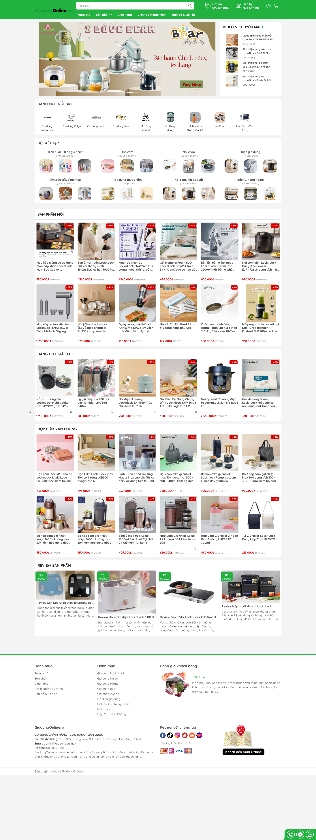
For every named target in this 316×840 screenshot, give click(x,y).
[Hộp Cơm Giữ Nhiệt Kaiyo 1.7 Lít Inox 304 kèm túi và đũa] (178, 514)
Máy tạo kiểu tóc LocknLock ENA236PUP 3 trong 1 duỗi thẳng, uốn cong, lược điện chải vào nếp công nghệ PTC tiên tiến (136, 266)
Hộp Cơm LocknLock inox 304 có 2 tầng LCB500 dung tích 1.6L (95, 477)
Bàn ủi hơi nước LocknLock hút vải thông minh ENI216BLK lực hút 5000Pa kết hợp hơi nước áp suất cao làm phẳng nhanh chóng (96, 266)
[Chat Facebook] (300, 835)
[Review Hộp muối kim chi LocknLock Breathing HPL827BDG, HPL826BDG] (251, 587)
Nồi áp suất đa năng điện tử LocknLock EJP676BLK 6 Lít (219, 402)
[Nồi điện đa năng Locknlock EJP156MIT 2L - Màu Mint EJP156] (137, 378)
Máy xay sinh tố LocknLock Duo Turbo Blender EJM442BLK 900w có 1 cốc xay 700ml (261, 328)
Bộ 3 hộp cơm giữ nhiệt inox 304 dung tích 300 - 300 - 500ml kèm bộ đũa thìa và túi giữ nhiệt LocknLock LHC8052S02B (259, 477)
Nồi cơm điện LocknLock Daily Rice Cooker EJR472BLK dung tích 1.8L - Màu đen (260, 266)
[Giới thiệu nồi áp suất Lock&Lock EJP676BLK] (232, 67)
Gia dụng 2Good (108, 694)
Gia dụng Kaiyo (107, 678)
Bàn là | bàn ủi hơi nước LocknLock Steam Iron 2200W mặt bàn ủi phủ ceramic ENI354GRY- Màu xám (218, 266)
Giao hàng (125, 14)
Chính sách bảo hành (152, 14)
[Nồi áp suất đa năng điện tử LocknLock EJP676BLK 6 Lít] (219, 378)
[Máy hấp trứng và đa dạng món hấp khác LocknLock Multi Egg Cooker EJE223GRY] (55, 241)
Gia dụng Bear (106, 688)
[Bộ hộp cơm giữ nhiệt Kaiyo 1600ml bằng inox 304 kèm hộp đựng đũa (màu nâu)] (55, 514)
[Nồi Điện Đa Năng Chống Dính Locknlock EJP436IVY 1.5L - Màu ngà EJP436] (178, 378)
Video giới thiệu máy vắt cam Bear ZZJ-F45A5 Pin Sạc (257, 37)
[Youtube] (185, 735)
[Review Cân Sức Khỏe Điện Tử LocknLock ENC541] (65, 585)
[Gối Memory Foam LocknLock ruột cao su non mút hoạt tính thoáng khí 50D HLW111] (261, 378)
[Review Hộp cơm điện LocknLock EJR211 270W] (127, 592)
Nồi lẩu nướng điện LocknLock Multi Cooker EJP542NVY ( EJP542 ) (53, 402)
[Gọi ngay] (291, 835)
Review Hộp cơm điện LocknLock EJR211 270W (126, 617)
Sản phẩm (103, 14)
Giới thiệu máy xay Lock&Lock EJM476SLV (256, 78)
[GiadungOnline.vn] (54, 10)
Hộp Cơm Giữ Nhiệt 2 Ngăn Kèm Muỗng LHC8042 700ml (219, 539)
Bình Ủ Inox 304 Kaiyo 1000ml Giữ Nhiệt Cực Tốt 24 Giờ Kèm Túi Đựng (136, 539)
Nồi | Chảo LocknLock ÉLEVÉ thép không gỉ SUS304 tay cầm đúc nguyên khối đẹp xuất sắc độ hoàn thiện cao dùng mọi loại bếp (95, 328)
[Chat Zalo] (310, 835)
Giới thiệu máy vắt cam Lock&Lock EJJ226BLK (256, 51)
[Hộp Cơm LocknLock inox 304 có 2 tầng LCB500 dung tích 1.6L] (96, 452)
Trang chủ (83, 14)
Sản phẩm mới (50, 214)
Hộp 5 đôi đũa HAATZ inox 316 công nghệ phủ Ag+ (178, 326)
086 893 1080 (55, 748)
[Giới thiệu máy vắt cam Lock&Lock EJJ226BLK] (232, 53)
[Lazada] (199, 735)
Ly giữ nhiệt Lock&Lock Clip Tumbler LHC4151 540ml (94, 402)
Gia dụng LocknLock (111, 673)
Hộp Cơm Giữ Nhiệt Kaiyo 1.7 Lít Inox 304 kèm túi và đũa (178, 539)
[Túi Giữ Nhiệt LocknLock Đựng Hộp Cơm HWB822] (261, 514)
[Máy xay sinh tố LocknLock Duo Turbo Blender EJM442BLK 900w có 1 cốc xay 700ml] (261, 303)
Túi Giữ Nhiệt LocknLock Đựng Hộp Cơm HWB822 (259, 537)
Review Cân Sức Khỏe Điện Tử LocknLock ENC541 (64, 602)
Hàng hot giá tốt (54, 354)
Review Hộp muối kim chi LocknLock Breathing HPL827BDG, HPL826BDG (247, 606)
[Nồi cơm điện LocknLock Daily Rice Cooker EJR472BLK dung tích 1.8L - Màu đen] (261, 241)
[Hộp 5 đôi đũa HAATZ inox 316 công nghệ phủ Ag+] (178, 303)
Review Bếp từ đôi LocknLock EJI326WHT (188, 617)
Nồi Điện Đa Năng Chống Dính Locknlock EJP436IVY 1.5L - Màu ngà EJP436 (178, 402)
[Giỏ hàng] (276, 5)
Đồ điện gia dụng (108, 699)
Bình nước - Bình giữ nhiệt (113, 704)
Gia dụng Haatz (107, 683)
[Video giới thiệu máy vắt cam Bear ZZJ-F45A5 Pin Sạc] (232, 40)
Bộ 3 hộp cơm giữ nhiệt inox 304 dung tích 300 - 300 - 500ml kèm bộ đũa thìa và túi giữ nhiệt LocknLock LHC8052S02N (177, 477)
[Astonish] (127, 59)
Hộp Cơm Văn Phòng (111, 714)
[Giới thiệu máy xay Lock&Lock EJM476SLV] (232, 81)
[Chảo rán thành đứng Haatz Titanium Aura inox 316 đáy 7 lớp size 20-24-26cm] (219, 303)
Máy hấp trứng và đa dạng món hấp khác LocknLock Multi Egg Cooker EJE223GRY (55, 266)
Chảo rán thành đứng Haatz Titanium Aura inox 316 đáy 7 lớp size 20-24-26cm (219, 328)
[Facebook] (163, 735)
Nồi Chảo (103, 709)
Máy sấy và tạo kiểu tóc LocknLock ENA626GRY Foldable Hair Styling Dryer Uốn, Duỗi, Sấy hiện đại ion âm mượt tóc (54, 328)
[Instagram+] (177, 735)
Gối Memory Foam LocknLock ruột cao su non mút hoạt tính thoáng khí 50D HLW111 (260, 402)
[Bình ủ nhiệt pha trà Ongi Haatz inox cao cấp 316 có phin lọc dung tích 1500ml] (137, 452)
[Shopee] (192, 735)
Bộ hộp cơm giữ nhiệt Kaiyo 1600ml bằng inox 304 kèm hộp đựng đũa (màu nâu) (52, 539)
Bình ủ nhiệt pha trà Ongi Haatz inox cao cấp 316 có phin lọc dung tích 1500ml (137, 477)
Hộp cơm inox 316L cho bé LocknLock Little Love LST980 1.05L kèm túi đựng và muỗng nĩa (55, 477)
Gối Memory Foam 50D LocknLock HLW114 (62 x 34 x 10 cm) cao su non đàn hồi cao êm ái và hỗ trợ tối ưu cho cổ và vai (178, 266)
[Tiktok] (170, 735)
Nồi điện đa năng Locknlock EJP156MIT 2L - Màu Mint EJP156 (136, 402)
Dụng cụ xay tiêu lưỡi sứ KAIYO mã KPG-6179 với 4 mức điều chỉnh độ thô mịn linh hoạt (137, 328)
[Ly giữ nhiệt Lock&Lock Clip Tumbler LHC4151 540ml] (96, 378)
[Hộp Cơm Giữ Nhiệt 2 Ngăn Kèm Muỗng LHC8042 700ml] (219, 514)
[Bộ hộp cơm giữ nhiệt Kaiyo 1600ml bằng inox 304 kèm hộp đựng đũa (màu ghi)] (96, 514)
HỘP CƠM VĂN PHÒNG (57, 428)
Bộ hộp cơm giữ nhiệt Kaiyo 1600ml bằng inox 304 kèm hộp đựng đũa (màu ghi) (94, 539)
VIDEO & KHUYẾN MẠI (241, 27)
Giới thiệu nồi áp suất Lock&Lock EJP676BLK (256, 64)
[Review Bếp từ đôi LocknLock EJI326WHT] (189, 592)
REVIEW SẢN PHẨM (54, 565)
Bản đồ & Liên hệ (183, 14)
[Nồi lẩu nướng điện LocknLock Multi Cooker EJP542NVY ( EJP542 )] (55, 378)
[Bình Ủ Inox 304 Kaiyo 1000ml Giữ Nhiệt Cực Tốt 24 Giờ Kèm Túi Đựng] (137, 514)
